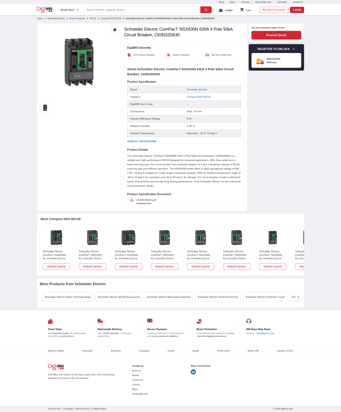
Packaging (144, 351)
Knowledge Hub (263, 2)
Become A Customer (273, 9)
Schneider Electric (56, 18)
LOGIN (297, 9)
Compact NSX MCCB (111, 18)
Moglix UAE (253, 351)
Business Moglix (56, 351)
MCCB (93, 18)
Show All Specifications (141, 141)
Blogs (135, 389)
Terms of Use (54, 409)
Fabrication (87, 351)
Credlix (170, 351)
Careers (136, 384)
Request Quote (276, 35)
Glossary (245, 2)
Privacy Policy (82, 409)
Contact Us (298, 2)
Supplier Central (285, 351)
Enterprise (116, 351)
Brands (135, 375)
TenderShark (223, 351)
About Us (136, 370)
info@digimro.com (265, 333)
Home (40, 18)
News (232, 2)
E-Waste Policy (99, 409)
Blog (221, 2)
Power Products (77, 18)
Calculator (282, 2)
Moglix (196, 351)
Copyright (68, 409)
